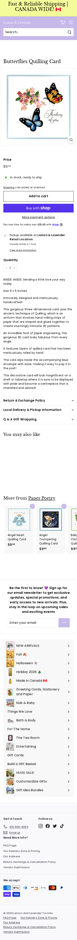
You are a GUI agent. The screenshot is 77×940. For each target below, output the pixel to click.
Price (7, 160)
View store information (23, 250)
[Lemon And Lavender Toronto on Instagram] (40, 826)
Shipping (9, 187)
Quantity (10, 260)
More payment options (38, 217)
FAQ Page (10, 845)
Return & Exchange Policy (24, 400)
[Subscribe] (64, 623)
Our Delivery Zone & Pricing (21, 851)
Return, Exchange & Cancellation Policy (29, 862)
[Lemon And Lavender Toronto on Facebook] (48, 826)
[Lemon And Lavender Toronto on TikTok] (62, 826)
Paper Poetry (41, 498)
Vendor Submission (16, 867)
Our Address (11, 856)
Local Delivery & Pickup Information (32, 410)
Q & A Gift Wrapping (20, 419)
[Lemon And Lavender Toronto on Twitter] (55, 826)
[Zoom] (71, 139)
